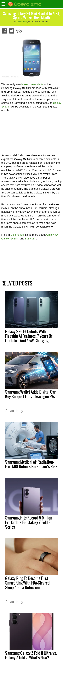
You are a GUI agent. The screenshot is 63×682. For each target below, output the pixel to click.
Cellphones (17, 234)
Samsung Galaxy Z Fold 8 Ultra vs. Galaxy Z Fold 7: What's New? (31, 655)
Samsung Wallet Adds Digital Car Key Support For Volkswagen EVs (30, 394)
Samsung (30, 238)
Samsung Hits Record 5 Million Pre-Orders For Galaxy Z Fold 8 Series (28, 522)
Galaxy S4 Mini (10, 238)
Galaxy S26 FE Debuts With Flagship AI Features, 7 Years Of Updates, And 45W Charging (28, 335)
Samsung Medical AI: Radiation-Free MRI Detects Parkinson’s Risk (31, 464)
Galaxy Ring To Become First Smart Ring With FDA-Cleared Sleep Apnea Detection (27, 582)
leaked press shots (32, 84)
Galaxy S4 (52, 234)
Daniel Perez (22, 22)
